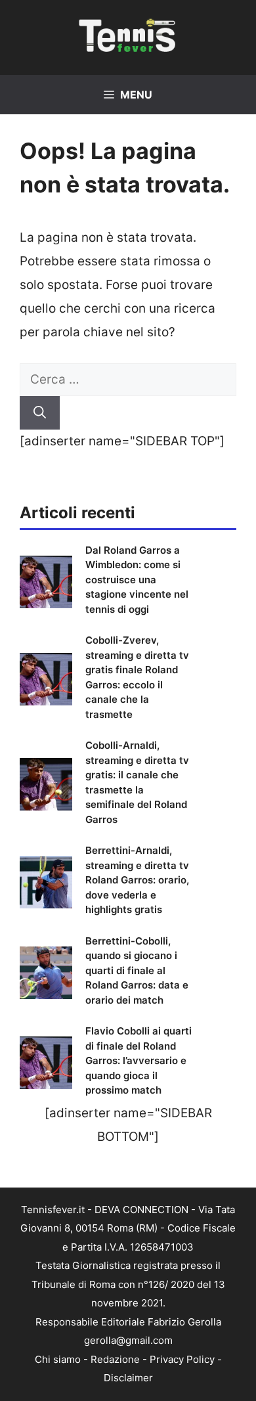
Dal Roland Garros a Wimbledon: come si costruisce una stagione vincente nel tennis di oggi (136, 579)
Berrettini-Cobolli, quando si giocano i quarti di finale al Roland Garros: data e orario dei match (136, 970)
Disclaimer (128, 1377)
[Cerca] (40, 413)
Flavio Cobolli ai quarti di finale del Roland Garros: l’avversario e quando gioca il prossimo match (138, 1060)
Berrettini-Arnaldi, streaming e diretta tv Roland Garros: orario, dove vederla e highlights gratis (137, 880)
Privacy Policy (182, 1359)
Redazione (115, 1359)
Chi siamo (58, 1359)
